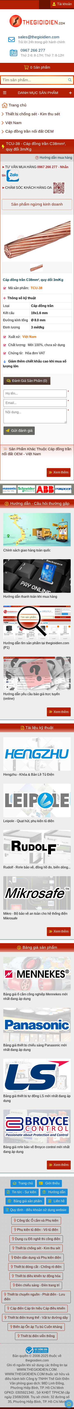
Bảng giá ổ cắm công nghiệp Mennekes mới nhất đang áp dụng (35, 996)
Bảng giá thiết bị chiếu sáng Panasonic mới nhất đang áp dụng (35, 1047)
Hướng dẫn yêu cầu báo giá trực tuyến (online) (31, 696)
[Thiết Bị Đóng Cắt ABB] (37, 489)
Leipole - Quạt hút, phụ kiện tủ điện (28, 821)
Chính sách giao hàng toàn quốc (27, 550)
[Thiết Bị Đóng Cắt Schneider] (19, 489)
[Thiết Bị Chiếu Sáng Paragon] (56, 489)
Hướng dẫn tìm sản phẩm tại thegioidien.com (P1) (36, 645)
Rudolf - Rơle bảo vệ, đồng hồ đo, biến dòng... (37, 867)
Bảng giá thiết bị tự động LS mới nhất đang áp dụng (37, 1098)
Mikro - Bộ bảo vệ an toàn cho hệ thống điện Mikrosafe (35, 916)
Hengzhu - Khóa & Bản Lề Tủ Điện (28, 774)
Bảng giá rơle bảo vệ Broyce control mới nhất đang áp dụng (36, 1149)
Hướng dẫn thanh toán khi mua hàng (30, 596)
